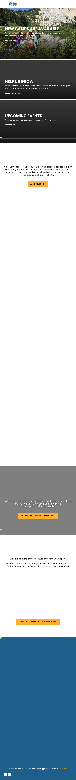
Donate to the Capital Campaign (37, 621)
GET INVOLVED (10, 125)
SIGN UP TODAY (10, 40)
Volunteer (20, 575)
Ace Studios (63, 769)
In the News (9, 751)
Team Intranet (10, 758)
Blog (6, 755)
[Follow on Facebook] (5, 774)
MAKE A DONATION (12, 93)
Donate (18, 603)
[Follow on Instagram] (9, 774)
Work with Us (22, 589)
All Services (37, 184)
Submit (7, 709)
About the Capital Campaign (37, 515)
